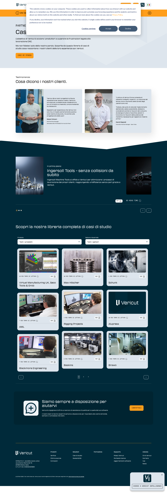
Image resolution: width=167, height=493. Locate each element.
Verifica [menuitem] (53, 455)
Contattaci (136, 408)
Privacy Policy (117, 15)
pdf (143, 201)
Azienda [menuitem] (145, 452)
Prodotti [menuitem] (53, 452)
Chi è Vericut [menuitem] (147, 455)
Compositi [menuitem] (54, 461)
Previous (142, 210)
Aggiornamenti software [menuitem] (122, 461)
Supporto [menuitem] (117, 452)
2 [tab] (18, 210)
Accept (108, 28)
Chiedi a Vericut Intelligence (147, 486)
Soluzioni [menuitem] (76, 452)
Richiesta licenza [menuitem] (120, 458)
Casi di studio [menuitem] (77, 455)
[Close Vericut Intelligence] (162, 475)
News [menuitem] (145, 464)
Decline (128, 28)
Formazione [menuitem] (98, 452)
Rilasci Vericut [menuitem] (119, 455)
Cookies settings (89, 28)
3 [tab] (21, 210)
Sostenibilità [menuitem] (77, 458)
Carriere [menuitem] (146, 458)
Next (148, 210)
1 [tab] (16, 210)
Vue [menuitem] (144, 461)
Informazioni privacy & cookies (76, 476)
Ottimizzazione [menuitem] (55, 458)
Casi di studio (24, 55)
